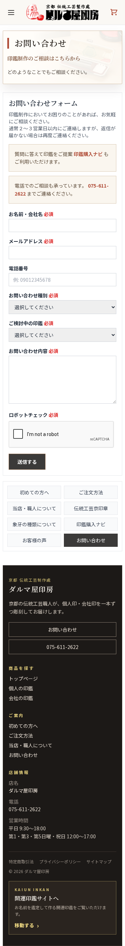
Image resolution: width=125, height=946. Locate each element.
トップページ (23, 678)
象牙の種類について (34, 524)
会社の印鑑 (21, 697)
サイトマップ (98, 861)
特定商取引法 (21, 861)
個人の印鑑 (21, 688)
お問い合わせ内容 (33, 350)
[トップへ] (62, 12)
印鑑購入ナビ (88, 153)
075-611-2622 (62, 646)
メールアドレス (31, 241)
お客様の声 (34, 540)
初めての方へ (34, 492)
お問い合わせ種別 (33, 295)
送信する (27, 461)
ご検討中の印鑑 (31, 323)
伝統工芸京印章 (91, 508)
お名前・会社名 (31, 214)
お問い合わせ (91, 540)
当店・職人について (34, 508)
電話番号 (18, 268)
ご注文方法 (91, 492)
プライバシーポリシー (60, 861)
